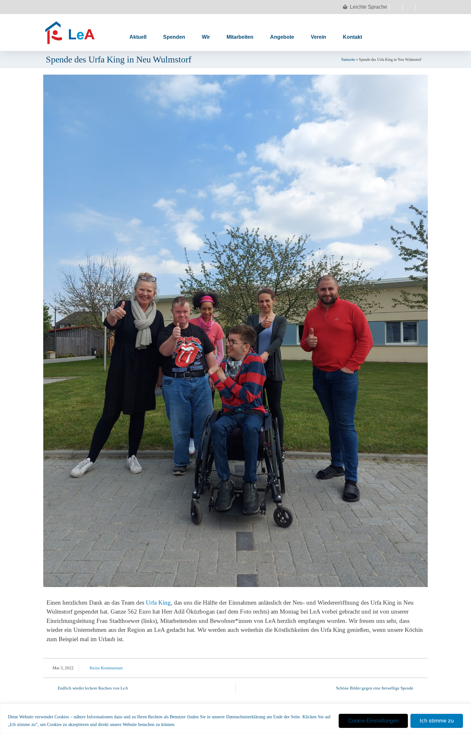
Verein (318, 37)
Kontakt (352, 37)
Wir (206, 37)
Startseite (348, 59)
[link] (158, 602)
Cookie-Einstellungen (373, 721)
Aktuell (137, 37)
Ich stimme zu (437, 721)
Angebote (282, 37)
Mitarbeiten (240, 37)
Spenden (174, 37)
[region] (235, 719)
